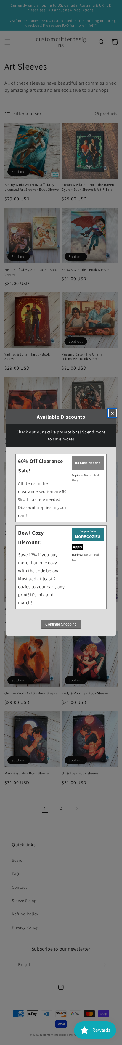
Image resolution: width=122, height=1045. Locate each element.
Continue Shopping (61, 624)
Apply (77, 547)
